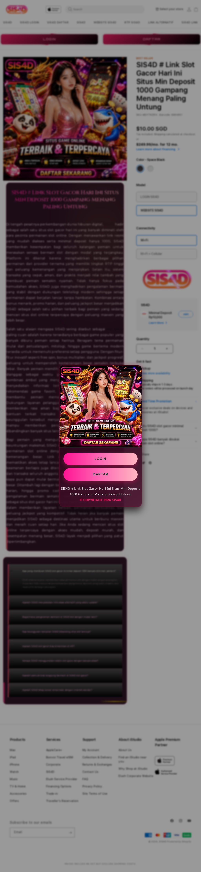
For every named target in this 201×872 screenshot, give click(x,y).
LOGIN (100, 459)
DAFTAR (100, 474)
